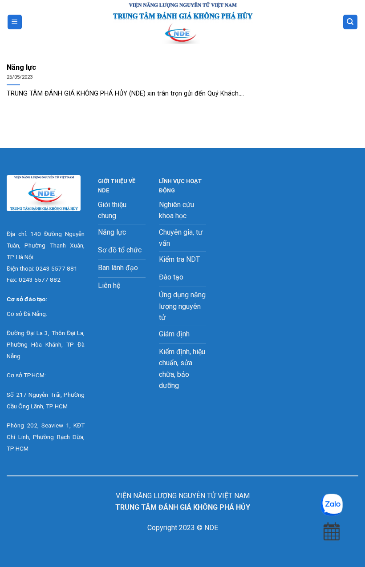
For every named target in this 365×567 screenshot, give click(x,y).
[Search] (350, 22)
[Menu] (15, 22)
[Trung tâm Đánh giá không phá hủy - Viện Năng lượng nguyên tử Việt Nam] (182, 22)
